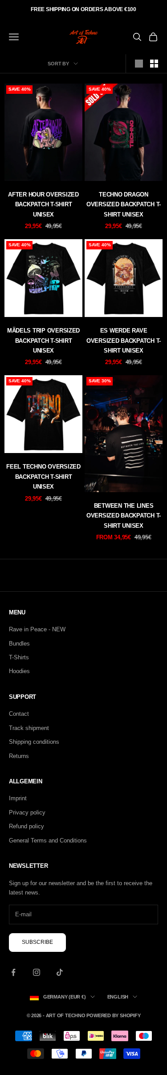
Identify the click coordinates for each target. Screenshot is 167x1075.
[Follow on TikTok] (59, 972)
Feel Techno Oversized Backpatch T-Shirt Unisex (43, 476)
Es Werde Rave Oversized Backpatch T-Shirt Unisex (123, 340)
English (117, 996)
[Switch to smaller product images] (154, 63)
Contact (19, 713)
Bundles (19, 643)
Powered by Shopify (113, 1015)
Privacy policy (27, 812)
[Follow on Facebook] (13, 972)
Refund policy (26, 826)
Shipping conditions (34, 741)
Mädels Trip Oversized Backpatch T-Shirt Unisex (43, 340)
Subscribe (37, 942)
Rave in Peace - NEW (37, 629)
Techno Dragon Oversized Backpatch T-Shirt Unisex (123, 204)
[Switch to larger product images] (139, 63)
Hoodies (19, 671)
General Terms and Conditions (48, 840)
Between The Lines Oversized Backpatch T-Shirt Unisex (123, 515)
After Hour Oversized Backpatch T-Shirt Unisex (43, 204)
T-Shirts (19, 657)
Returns (19, 756)
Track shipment (29, 728)
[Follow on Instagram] (36, 972)
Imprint (18, 798)
